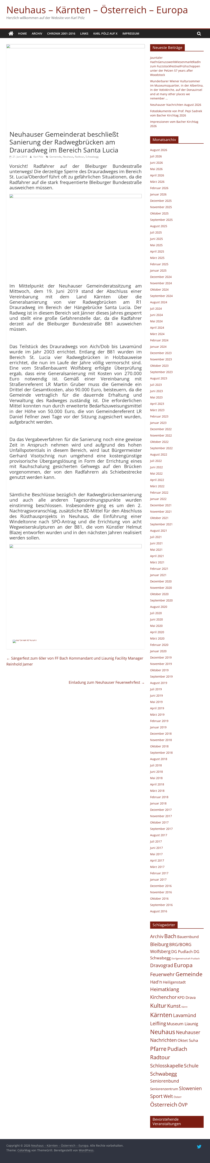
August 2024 (158, 302)
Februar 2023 (159, 416)
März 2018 (157, 791)
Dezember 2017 (161, 810)
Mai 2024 (156, 321)
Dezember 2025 (161, 201)
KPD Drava (186, 997)
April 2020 (157, 632)
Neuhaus (68, 156)
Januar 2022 (158, 499)
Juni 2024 (156, 315)
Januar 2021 (158, 575)
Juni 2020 (156, 619)
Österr (177, 1097)
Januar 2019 (158, 727)
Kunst (174, 1005)
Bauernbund (188, 936)
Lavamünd (184, 1015)
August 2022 (158, 454)
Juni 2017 (156, 848)
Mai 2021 (156, 550)
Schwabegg (92, 156)
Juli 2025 (156, 232)
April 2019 (157, 708)
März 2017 (157, 867)
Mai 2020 (156, 626)
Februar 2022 (159, 492)
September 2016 (161, 905)
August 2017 (158, 835)
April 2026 (157, 175)
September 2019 (161, 676)
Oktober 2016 (159, 898)
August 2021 (158, 530)
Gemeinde (55, 156)
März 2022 (157, 486)
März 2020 (157, 638)
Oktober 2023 (159, 366)
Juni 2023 (156, 391)
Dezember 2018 (161, 733)
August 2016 (158, 911)
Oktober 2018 (159, 746)
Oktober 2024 (159, 289)
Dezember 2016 (161, 886)
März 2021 (157, 562)
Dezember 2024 (161, 277)
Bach (170, 936)
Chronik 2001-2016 (61, 33)
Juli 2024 (156, 308)
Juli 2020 (156, 613)
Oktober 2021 (159, 518)
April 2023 (157, 404)
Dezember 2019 (161, 657)
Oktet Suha (188, 1040)
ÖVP (183, 1104)
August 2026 (158, 150)
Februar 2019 (159, 721)
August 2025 (158, 226)
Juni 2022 (156, 467)
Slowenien (190, 1088)
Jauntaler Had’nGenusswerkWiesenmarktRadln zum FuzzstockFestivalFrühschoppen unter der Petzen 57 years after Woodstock (175, 66)
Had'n (156, 982)
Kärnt (184, 1006)
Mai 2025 (156, 245)
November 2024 (161, 283)
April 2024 (157, 327)
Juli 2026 (156, 156)
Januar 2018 (158, 803)
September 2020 (161, 600)
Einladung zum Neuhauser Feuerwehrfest (107, 682)
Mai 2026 (156, 169)
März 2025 (157, 258)
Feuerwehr (162, 974)
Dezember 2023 (161, 353)
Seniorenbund (164, 1081)
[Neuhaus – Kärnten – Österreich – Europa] (11, 33)
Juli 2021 (156, 537)
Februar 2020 (159, 645)
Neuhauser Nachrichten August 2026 (175, 105)
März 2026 (157, 182)
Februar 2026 (159, 188)
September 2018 (161, 753)
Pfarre (158, 1048)
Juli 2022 (156, 461)
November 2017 (161, 816)
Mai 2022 (156, 473)
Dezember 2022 (161, 429)
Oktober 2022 (159, 442)
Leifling (158, 1023)
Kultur (158, 1005)
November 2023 (161, 359)
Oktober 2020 (159, 594)
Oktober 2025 (159, 213)
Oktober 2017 (159, 822)
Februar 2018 (159, 797)
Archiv (37, 33)
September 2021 (161, 524)
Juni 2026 (156, 163)
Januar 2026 (158, 194)
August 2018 (158, 759)
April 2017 (157, 860)
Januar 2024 (158, 347)
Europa (183, 965)
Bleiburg (159, 944)
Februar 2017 (159, 873)
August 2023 (158, 378)
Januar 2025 (158, 270)
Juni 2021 (156, 543)
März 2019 (157, 714)
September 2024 (161, 296)
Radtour (79, 156)
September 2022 (161, 448)
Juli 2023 (156, 385)
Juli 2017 (156, 841)
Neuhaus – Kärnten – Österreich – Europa (97, 9)
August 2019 (158, 683)
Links (84, 33)
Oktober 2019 (159, 670)
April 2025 (157, 251)
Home (22, 33)
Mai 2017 (156, 854)
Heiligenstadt (174, 982)
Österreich (163, 1104)
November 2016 (161, 892)
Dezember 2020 (161, 581)
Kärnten (161, 1015)
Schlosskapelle (166, 1065)
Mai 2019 (156, 702)
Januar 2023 (158, 423)
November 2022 (161, 435)
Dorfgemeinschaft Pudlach (185, 958)
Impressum (130, 33)
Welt (168, 1096)
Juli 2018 (156, 765)
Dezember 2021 (161, 505)
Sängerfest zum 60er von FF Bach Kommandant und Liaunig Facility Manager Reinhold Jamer (74, 661)
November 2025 (161, 207)
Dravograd (161, 965)
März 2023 (157, 410)
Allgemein (17, 127)
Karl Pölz (38, 156)
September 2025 (161, 220)
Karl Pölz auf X (105, 33)
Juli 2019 (156, 689)
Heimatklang (164, 989)
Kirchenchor (163, 997)
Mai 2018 (156, 778)
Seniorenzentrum (164, 1088)
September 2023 (161, 372)
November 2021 (161, 511)
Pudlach (177, 1048)
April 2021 (157, 556)
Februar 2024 (159, 340)
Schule (191, 1066)
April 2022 (157, 480)
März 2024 (157, 334)
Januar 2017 (158, 879)
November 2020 (161, 588)
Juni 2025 (156, 239)
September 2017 (161, 829)
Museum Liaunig (182, 1024)
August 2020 (158, 607)
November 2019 (161, 664)
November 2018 (161, 740)
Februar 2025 (159, 264)
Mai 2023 (156, 397)
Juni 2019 (156, 695)
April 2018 (157, 784)
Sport (156, 1096)
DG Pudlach (182, 951)
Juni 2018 (156, 772)
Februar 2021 (159, 569)
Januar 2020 (158, 651)
